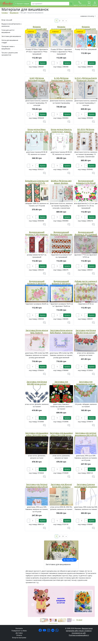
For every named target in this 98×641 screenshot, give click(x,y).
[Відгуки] (44, 70)
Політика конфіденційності (79, 635)
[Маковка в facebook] (40, 631)
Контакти (19, 628)
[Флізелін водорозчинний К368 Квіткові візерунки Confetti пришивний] (61, 39)
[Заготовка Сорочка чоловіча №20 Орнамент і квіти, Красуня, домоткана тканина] (86, 496)
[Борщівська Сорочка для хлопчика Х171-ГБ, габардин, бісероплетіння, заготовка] (37, 193)
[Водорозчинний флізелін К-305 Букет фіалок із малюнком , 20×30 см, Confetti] (61, 293)
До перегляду (69, 560)
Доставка (19, 633)
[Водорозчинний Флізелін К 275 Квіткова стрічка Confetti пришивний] (61, 244)
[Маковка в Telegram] (53, 631)
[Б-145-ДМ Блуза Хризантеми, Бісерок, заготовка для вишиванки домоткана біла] (61, 90)
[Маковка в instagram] (49, 631)
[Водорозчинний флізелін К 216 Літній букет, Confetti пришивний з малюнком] (86, 193)
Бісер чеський (7, 20)
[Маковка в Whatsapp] (57, 631)
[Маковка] (6, 3)
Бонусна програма (19, 638)
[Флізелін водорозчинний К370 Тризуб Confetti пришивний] (86, 39)
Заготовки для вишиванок (11, 36)
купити (42, 63)
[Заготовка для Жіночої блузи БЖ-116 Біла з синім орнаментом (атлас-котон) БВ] (61, 496)
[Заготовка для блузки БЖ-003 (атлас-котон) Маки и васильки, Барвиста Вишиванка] (86, 342)
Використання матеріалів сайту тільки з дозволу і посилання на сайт (79, 630)
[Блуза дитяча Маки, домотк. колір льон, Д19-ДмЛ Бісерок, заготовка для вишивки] (37, 141)
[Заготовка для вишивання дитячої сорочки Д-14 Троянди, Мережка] (86, 394)
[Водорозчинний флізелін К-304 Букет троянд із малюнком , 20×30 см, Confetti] (37, 293)
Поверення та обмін (19, 631)
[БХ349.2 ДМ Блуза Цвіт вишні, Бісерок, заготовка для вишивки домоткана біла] (61, 193)
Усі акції (79, 620)
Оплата (19, 635)
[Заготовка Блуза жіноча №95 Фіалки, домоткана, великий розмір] (61, 342)
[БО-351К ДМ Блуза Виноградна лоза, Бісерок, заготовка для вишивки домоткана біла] (86, 141)
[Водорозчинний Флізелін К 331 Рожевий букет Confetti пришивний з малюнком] (86, 244)
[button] (89, 3)
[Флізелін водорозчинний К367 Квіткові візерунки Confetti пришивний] (37, 39)
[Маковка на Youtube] (45, 631)
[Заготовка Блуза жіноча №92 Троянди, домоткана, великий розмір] (37, 342)
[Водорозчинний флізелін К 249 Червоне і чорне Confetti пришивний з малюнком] (37, 244)
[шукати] (71, 3)
